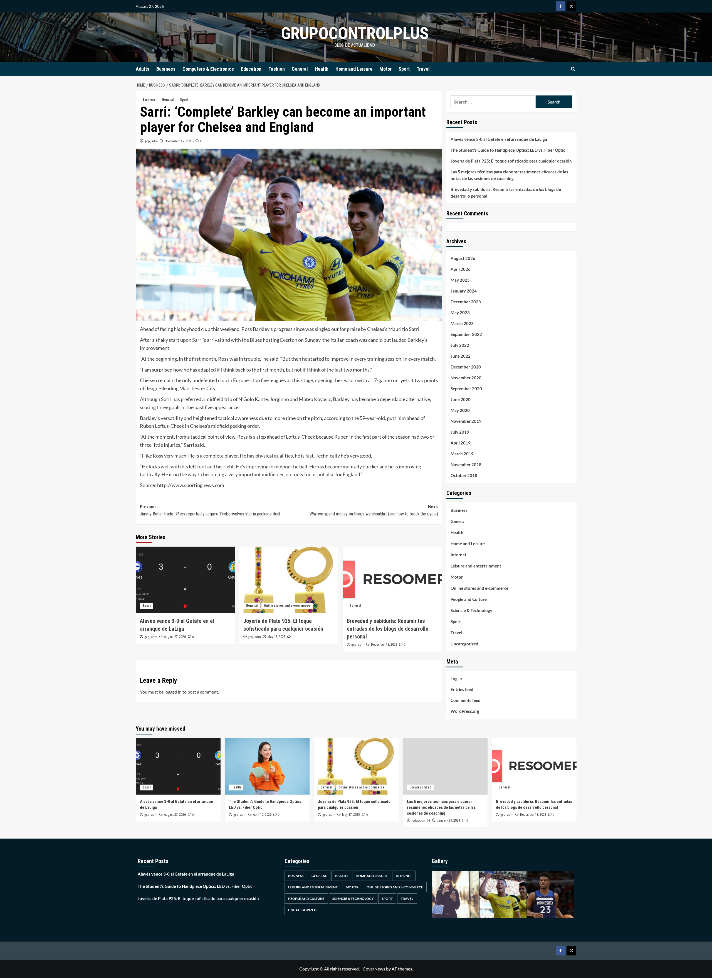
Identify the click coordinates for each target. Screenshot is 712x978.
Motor (385, 69)
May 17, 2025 (276, 637)
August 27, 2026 (175, 637)
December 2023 (466, 301)
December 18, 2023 (384, 645)
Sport (404, 69)
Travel (423, 69)
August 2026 (463, 258)
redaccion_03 (420, 820)
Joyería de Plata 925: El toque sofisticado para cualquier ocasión (511, 160)
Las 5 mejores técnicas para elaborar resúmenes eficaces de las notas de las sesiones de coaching (509, 175)
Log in (456, 678)
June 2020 (461, 399)
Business (165, 69)
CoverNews (374, 968)
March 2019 (462, 453)
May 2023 (460, 312)
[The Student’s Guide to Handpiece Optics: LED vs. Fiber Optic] (267, 766)
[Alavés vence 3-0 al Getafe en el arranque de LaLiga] (185, 580)
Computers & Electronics (208, 69)
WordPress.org (465, 711)
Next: (374, 510)
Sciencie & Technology (471, 610)
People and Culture (469, 599)
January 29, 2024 (448, 820)
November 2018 (466, 464)
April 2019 (461, 442)
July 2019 (460, 431)
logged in (173, 691)
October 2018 (464, 475)
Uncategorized (464, 643)
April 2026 (461, 269)
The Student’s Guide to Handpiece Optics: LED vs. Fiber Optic (508, 150)
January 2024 (464, 290)
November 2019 (466, 421)
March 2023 (462, 323)
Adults (142, 69)
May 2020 (460, 410)
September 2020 (466, 388)
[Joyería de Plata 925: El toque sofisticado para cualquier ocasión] (288, 580)
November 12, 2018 (179, 141)
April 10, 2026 (262, 815)
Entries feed (462, 689)
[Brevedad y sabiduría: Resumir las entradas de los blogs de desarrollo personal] (392, 580)
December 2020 (466, 366)
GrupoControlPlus (355, 33)
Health (321, 69)
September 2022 (466, 334)
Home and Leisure (353, 69)
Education (251, 69)
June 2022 (461, 355)
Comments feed (466, 700)
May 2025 (460, 279)
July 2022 (460, 345)
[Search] (573, 69)
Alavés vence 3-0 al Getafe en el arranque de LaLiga (499, 139)
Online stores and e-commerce (287, 606)
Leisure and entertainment (476, 565)
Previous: (210, 510)
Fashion (276, 69)
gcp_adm (151, 141)
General (300, 69)
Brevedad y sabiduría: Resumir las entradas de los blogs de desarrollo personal (387, 629)
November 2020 (466, 377)
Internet (458, 554)
